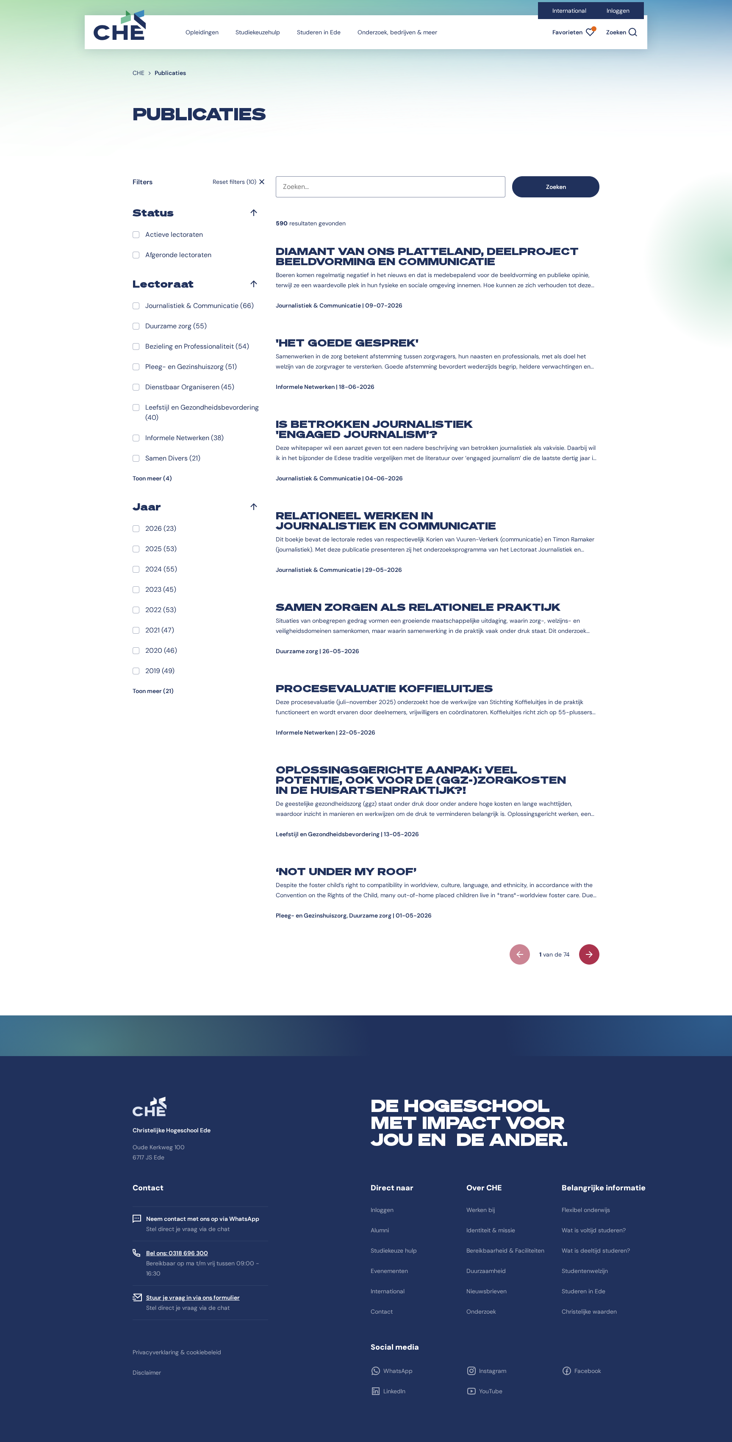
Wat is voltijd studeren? (594, 1230)
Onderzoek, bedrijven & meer (397, 32)
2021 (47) (159, 630)
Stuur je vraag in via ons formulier (193, 1297)
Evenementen (389, 1271)
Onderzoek (481, 1311)
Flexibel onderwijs (586, 1210)
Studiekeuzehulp (258, 32)
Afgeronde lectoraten (178, 254)
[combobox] (391, 186)
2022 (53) (160, 609)
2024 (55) (161, 569)
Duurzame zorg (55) (176, 326)
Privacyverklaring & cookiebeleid (177, 1352)
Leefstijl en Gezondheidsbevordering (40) (202, 412)
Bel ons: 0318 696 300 (177, 1253)
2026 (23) (160, 528)
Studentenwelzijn (585, 1271)
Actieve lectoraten (174, 234)
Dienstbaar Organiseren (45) (189, 387)
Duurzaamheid (486, 1271)
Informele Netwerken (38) (184, 437)
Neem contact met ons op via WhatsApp (202, 1219)
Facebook (587, 1371)
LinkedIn (394, 1391)
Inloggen (618, 10)
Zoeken (556, 187)
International (569, 10)
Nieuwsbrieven (486, 1291)
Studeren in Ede (319, 32)
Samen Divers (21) (172, 458)
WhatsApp (398, 1371)
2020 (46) (161, 650)
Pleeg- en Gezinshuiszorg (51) (191, 366)
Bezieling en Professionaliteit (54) (197, 346)
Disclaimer (147, 1372)
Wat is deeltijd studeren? (596, 1250)
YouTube (490, 1391)
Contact (382, 1311)
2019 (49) (160, 670)
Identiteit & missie (490, 1230)
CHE (138, 73)
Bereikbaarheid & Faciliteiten (505, 1250)
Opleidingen (202, 32)
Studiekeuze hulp (394, 1250)
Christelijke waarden (589, 1311)
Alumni (380, 1230)
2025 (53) (161, 548)
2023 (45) (160, 589)
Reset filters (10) (234, 182)
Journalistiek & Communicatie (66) (199, 305)
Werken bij (480, 1210)
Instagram (492, 1371)
